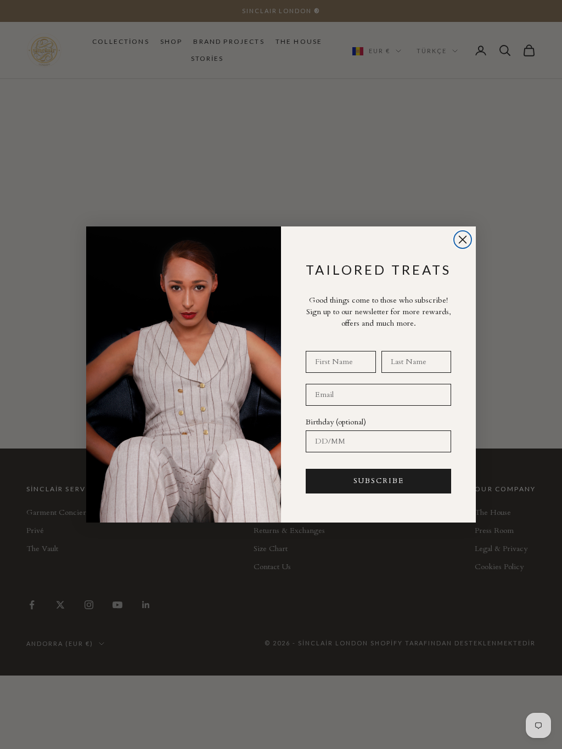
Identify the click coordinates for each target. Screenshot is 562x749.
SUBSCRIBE (378, 481)
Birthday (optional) (336, 422)
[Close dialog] (462, 239)
